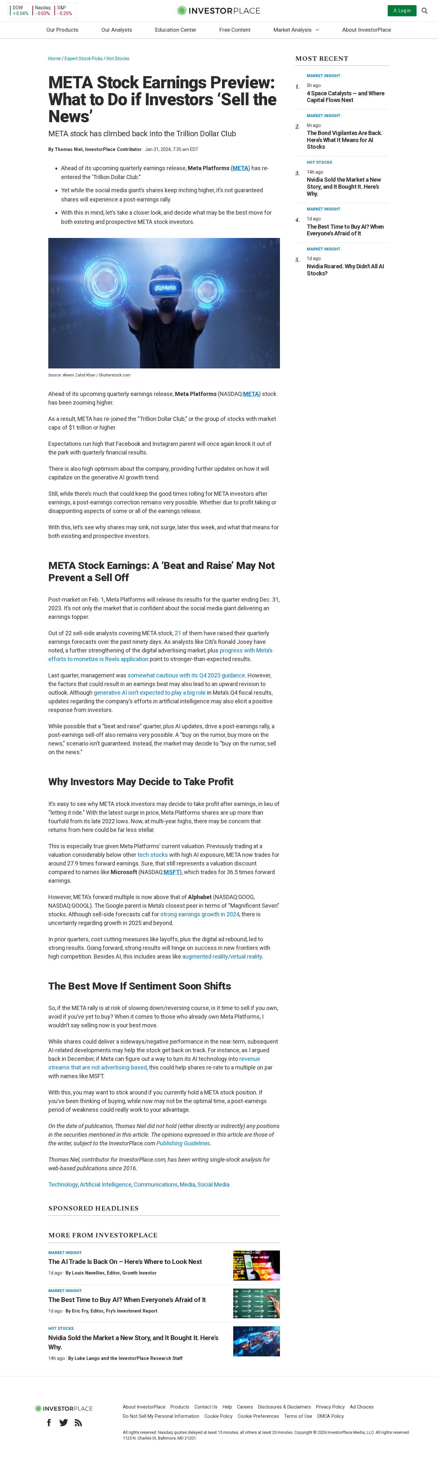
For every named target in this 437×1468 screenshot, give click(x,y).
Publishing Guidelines (183, 1143)
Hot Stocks (118, 58)
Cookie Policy (218, 1416)
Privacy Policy (330, 1407)
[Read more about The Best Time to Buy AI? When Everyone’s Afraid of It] (256, 1304)
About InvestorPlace (366, 30)
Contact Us (206, 1407)
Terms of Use (298, 1416)
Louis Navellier (88, 1272)
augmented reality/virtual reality (222, 956)
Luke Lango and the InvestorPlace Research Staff (129, 1358)
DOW (18, 7)
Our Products (62, 30)
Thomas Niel (69, 149)
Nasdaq (43, 7)
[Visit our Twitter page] (63, 1422)
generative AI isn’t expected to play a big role (150, 692)
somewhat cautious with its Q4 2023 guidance (186, 675)
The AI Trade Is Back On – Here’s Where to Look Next (125, 1262)
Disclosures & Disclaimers (284, 1407)
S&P (61, 7)
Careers (245, 1407)
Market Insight (65, 1253)
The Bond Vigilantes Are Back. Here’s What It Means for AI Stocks (344, 140)
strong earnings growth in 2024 (199, 914)
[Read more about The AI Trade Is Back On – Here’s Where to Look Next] (256, 1266)
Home (54, 58)
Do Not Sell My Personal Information (161, 1416)
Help (227, 1407)
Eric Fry (80, 1311)
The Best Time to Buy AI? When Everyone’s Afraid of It (127, 1300)
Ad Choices (362, 1407)
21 (178, 633)
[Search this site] (424, 10)
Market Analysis (293, 30)
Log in (405, 10)
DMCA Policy (330, 1416)
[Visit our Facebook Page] (49, 1422)
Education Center (175, 30)
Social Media (213, 1184)
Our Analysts (116, 30)
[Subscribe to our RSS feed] (78, 1422)
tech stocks (153, 854)
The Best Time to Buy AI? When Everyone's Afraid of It (345, 230)
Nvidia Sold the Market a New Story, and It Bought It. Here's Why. (344, 186)
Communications (156, 1184)
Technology (63, 1184)
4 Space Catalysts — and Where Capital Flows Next (346, 97)
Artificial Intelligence (105, 1184)
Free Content (234, 30)
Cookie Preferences (258, 1416)
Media (187, 1184)
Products (180, 1407)
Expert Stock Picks (84, 58)
